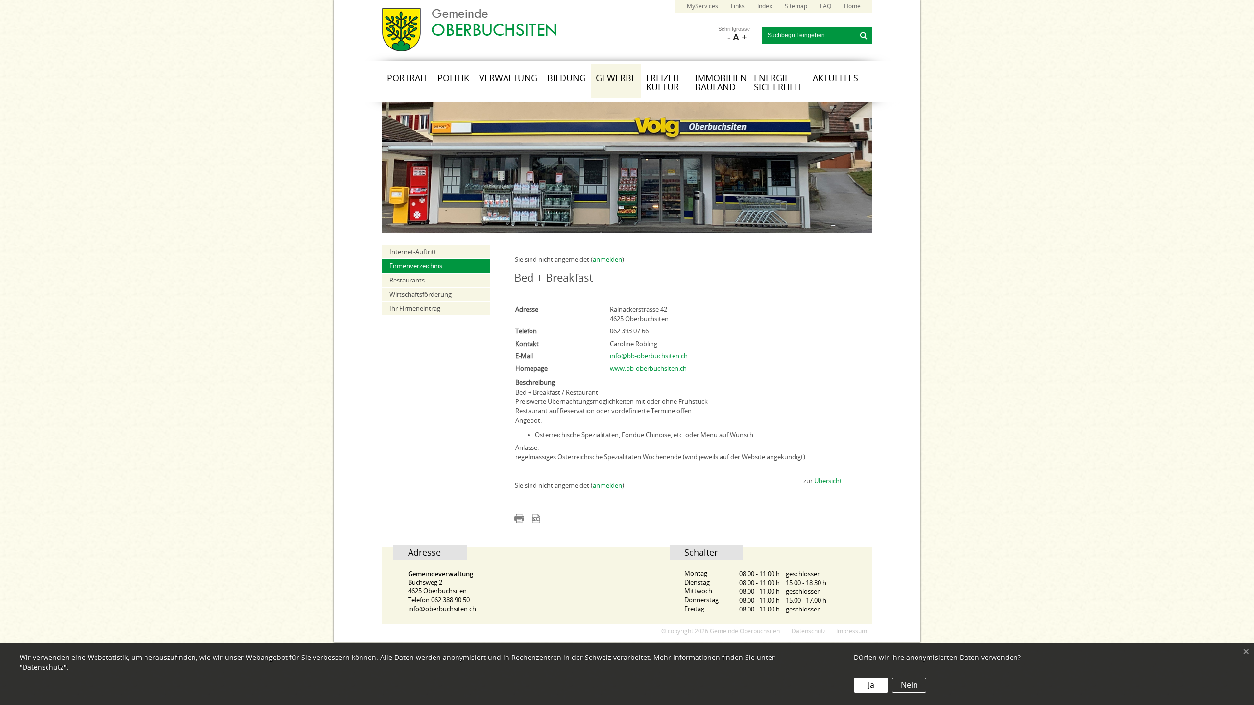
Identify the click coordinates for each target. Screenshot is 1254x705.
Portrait (407, 78)
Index (764, 6)
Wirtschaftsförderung (420, 294)
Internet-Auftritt (412, 252)
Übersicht (828, 481)
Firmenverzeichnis (415, 266)
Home (852, 6)
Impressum (851, 631)
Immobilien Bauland (721, 83)
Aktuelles (835, 78)
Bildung (566, 78)
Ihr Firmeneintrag (414, 308)
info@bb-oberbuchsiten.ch (649, 356)
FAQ (825, 6)
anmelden (607, 259)
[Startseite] (469, 49)
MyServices (702, 6)
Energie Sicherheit (778, 83)
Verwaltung (508, 78)
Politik (453, 78)
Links (738, 6)
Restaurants (407, 280)
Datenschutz (809, 631)
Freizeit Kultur (663, 83)
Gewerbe (616, 78)
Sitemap (796, 6)
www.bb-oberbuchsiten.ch (648, 368)
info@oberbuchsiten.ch (442, 608)
